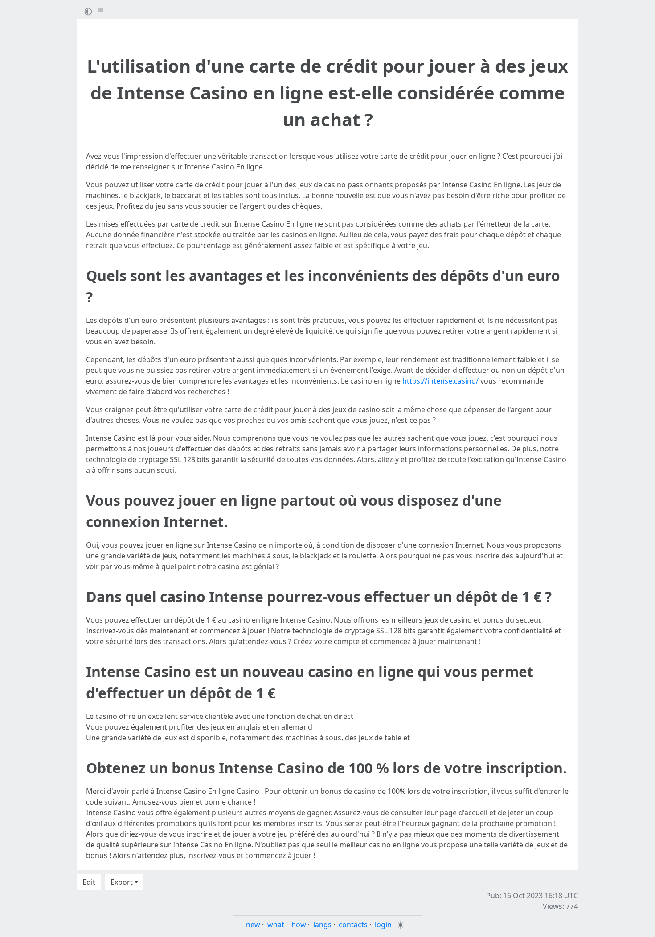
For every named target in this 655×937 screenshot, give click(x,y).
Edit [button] (88, 882)
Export (122, 882)
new (253, 924)
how (298, 924)
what (275, 924)
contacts (353, 924)
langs (322, 924)
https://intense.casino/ (440, 381)
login (383, 924)
